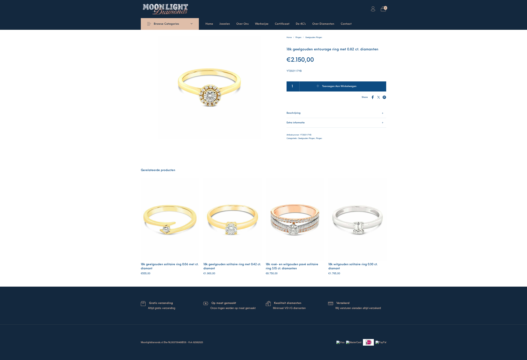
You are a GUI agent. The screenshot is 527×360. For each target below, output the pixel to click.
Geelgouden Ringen (313, 37)
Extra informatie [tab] (296, 123)
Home (289, 37)
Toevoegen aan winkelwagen (339, 86)
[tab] (336, 113)
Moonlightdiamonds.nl (152, 342)
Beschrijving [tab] (294, 113)
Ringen (298, 37)
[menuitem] (209, 24)
